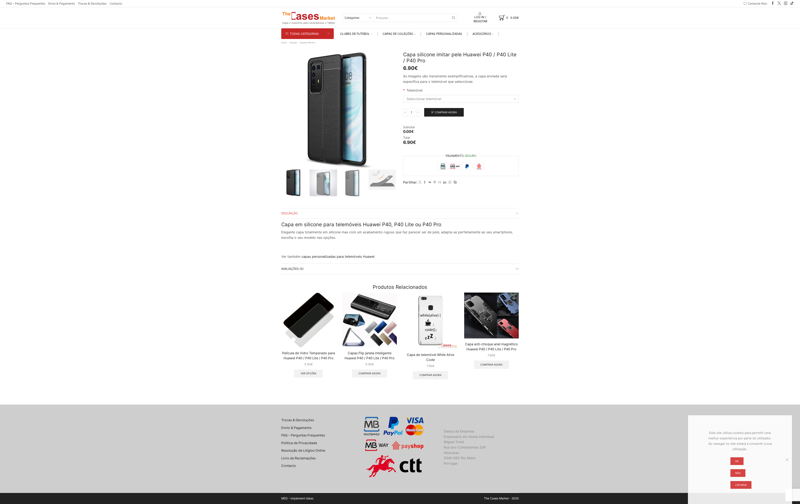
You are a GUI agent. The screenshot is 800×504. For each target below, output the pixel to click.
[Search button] (453, 18)
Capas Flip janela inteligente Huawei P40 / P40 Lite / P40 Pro (370, 355)
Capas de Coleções (398, 33)
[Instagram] (786, 3)
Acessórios (481, 33)
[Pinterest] (434, 182)
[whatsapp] (449, 182)
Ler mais (741, 484)
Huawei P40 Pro (307, 42)
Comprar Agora (446, 112)
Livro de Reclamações (298, 458)
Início (284, 42)
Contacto (116, 3)
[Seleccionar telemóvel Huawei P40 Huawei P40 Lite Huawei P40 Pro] (461, 99)
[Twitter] (779, 3)
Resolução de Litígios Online (303, 450)
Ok (737, 461)
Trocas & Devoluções (92, 3)
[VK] (429, 182)
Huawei (293, 42)
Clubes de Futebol (355, 33)
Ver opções (308, 373)
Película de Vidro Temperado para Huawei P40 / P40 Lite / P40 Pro (308, 355)
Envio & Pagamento (61, 3)
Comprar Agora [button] (370, 373)
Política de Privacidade (299, 443)
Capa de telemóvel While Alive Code (430, 357)
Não (738, 473)
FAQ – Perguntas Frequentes (25, 3)
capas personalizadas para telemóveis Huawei (338, 256)
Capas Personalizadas (444, 33)
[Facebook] (773, 3)
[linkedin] (444, 182)
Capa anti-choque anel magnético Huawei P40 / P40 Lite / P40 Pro (491, 346)
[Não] (787, 459)
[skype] (454, 182)
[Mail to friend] (439, 182)
